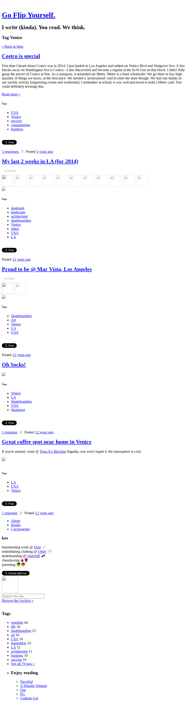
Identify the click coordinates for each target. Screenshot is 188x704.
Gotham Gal (29, 698)
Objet (42, 551)
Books (15, 525)
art (13, 635)
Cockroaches (20, 529)
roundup (17, 622)
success (16, 121)
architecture (19, 216)
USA (15, 113)
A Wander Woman (33, 686)
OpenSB (33, 556)
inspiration (18, 643)
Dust (37, 547)
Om (23, 690)
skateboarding (21, 220)
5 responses (10, 152)
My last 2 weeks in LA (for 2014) (40, 161)
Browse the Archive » (17, 601)
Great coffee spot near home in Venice (46, 442)
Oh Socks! (14, 365)
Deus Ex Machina (53, 451)
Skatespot (18, 410)
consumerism (20, 125)
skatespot (17, 208)
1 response (10, 432)
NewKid (26, 682)
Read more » (11, 94)
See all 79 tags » (23, 664)
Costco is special (21, 56)
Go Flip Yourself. (28, 15)
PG (22, 694)
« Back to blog (12, 46)
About (15, 521)
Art (13, 320)
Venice (16, 117)
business (17, 129)
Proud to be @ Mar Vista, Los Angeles (47, 269)
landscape (18, 212)
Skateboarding (21, 316)
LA (13, 237)
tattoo (15, 229)
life (13, 627)
